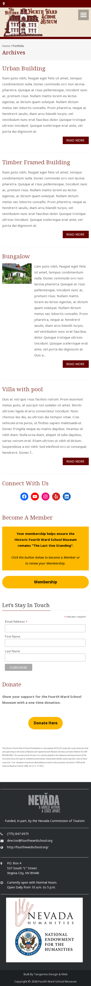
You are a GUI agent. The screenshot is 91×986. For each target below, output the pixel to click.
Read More (75, 140)
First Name (12, 636)
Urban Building (24, 68)
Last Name (12, 651)
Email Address (16, 622)
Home (6, 46)
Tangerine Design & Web (51, 974)
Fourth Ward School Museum (57, 981)
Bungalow (16, 256)
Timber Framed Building (36, 162)
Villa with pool (22, 389)
